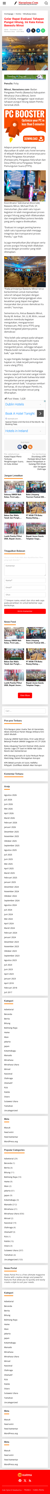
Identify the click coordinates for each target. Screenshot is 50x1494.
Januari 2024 (10, 937)
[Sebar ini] (28, 30)
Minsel (7, 1069)
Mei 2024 (8, 919)
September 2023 (11, 955)
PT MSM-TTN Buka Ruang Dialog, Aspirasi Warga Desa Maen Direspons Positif (35, 516)
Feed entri (9, 1132)
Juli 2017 (8, 992)
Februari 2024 (10, 932)
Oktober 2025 (10, 841)
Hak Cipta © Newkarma (12, 1490)
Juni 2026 (8, 804)
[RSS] (30, 447)
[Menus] (4, 3)
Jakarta (7, 1041)
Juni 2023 (8, 969)
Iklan (6, 1037)
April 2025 (9, 868)
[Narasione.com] (25, 3)
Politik (7, 1092)
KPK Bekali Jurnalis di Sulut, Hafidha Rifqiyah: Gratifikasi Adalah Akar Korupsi (23, 763)
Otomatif (8, 1083)
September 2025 (11, 845)
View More (25, 695)
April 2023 (9, 974)
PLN (6, 1087)
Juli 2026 (8, 799)
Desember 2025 (11, 831)
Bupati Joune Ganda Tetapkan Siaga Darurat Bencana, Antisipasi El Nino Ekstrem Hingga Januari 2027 (35, 537)
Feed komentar (11, 1137)
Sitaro (7, 1096)
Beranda (8, 1014)
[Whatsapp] (43, 30)
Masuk (7, 1127)
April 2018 (9, 983)
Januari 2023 (10, 978)
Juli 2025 (8, 854)
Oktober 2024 (10, 896)
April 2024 (9, 923)
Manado (8, 1055)
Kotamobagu (10, 1050)
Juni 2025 (8, 859)
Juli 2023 (8, 964)
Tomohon (8, 1106)
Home (7, 1032)
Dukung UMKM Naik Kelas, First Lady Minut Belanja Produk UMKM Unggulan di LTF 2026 (13, 495)
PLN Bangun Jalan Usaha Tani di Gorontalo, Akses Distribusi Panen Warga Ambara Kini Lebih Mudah (24, 732)
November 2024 (11, 891)
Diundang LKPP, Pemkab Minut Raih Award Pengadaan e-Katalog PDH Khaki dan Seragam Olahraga (36, 461)
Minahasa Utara (9, 31)
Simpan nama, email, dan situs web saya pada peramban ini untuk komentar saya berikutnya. (24, 603)
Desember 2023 (11, 942)
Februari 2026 (10, 822)
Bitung (7, 1023)
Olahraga (8, 1078)
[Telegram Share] (38, 30)
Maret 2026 (9, 818)
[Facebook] (20, 447)
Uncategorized (11, 1110)
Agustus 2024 (10, 905)
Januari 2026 (10, 827)
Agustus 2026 (10, 795)
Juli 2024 (8, 909)
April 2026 (9, 813)
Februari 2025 (10, 877)
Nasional (8, 1073)
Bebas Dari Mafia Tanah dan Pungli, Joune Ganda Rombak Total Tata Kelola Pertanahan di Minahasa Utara (13, 516)
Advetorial (9, 1009)
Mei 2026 (8, 808)
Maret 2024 (9, 928)
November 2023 (11, 946)
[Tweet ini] (33, 30)
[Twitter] (25, 447)
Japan (6, 1046)
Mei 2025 (8, 864)
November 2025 (11, 836)
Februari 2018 (10, 987)
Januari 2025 (10, 882)
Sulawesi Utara (11, 1101)
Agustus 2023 (10, 960)
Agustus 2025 (10, 850)
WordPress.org (11, 1141)
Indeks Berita (38, 1490)
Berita (7, 1018)
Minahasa (8, 1060)
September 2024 (11, 900)
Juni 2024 (8, 914)
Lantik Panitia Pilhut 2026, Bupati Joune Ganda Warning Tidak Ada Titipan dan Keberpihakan (13, 537)
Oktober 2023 (10, 951)
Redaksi (27, 1490)
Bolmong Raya (10, 1028)
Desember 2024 (11, 887)
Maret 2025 (9, 873)
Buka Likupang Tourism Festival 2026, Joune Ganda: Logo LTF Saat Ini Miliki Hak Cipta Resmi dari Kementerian (35, 495)
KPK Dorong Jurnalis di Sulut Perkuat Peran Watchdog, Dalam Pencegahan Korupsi (24, 756)
